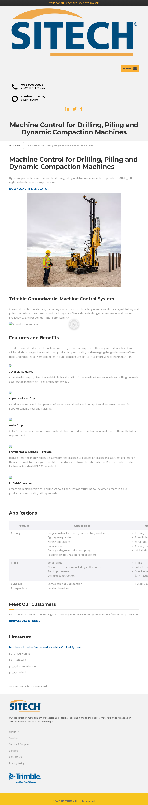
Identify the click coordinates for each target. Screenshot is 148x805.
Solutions (14, 738)
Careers (13, 750)
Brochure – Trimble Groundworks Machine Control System (45, 647)
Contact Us (15, 757)
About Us (14, 732)
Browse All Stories (24, 621)
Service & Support (19, 744)
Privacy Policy (16, 763)
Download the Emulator (29, 188)
